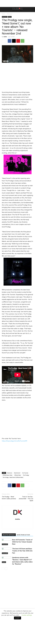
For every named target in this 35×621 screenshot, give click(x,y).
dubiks (5, 36)
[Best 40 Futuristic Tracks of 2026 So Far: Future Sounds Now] (6, 542)
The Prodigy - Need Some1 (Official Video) (13, 477)
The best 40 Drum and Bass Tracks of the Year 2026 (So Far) (22, 551)
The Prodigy (26, 475)
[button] (3, 9)
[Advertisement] (17, 598)
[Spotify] (25, 523)
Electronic (9, 14)
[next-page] (6, 568)
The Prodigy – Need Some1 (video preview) (9, 497)
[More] (27, 41)
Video (9, 16)
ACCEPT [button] (17, 618)
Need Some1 (17, 473)
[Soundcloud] (21, 523)
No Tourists (25, 473)
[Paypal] (17, 523)
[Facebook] (9, 41)
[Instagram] (9, 523)
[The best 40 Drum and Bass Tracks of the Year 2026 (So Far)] (6, 551)
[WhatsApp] (22, 41)
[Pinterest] (18, 41)
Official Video (17, 475)
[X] (14, 41)
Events (3, 562)
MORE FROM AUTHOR (23, 535)
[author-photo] (17, 516)
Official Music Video (7, 475)
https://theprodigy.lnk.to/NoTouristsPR (14, 441)
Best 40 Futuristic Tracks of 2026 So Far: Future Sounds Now (22, 542)
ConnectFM (4, 544)
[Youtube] (17, 526)
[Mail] (13, 523)
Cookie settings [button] (27, 615)
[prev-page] (3, 568)
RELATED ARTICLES (9, 535)
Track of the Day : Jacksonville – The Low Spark (26, 498)
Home (3, 14)
